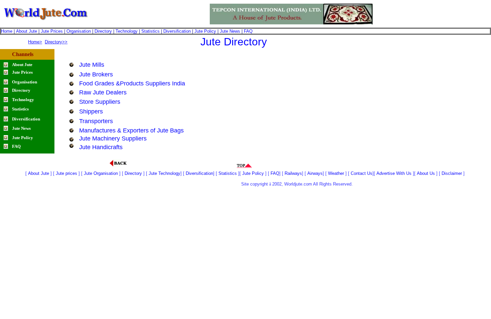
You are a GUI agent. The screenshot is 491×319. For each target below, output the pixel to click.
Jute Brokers (96, 74)
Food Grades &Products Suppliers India (132, 83)
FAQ (248, 31)
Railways (293, 173)
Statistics (150, 31)
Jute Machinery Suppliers (113, 138)
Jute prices (66, 173)
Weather (336, 173)
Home (6, 31)
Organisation (78, 31)
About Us (426, 173)
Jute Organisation (101, 173)
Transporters (96, 121)
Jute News (230, 31)
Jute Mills (91, 64)
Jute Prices (52, 31)
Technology (127, 31)
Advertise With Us (394, 173)
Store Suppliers (99, 101)
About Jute (26, 31)
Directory (103, 31)
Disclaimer (452, 173)
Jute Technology (164, 173)
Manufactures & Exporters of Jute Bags (131, 130)
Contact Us (361, 173)
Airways (315, 173)
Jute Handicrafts (101, 147)
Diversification (177, 31)
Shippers (91, 111)
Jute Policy (205, 31)
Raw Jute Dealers (103, 92)
